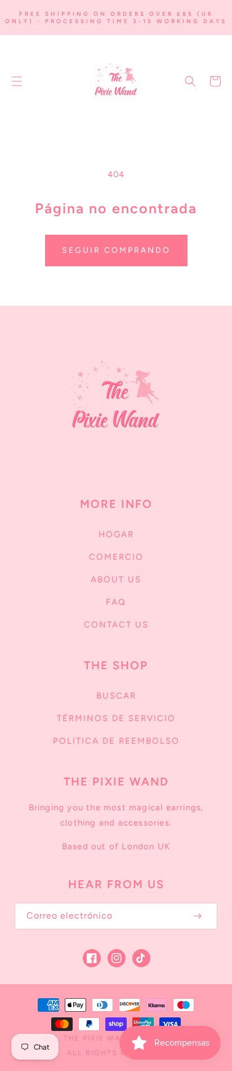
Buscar (116, 696)
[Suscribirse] (197, 916)
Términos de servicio (116, 718)
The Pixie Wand (98, 1038)
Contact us (116, 625)
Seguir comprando (116, 250)
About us (116, 579)
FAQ (116, 602)
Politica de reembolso (116, 741)
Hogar (116, 534)
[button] (17, 81)
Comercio (116, 557)
